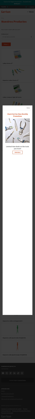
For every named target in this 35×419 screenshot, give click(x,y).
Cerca (28, 108)
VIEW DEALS (17, 152)
